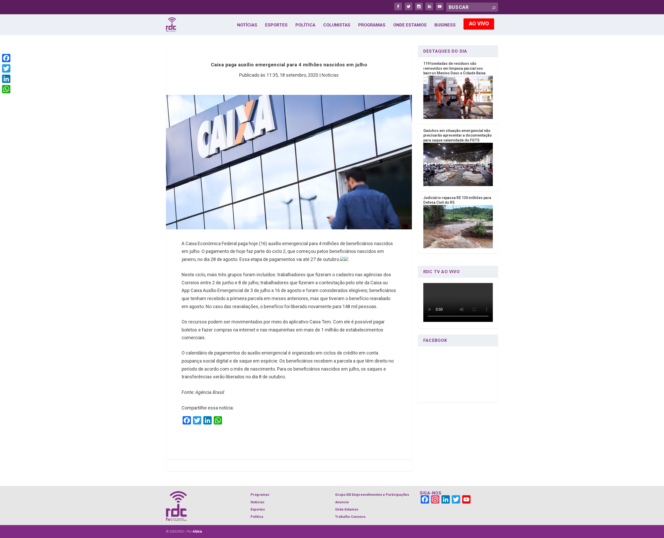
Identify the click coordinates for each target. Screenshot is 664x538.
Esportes (276, 25)
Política (305, 25)
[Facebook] (6, 58)
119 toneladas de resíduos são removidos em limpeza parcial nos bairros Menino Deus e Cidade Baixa (454, 68)
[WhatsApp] (6, 89)
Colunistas (336, 25)
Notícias (247, 25)
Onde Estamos (410, 25)
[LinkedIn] (6, 79)
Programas (371, 25)
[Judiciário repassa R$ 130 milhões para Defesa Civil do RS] (458, 247)
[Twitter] (6, 68)
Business (445, 25)
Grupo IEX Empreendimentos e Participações (372, 495)
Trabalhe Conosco (350, 517)
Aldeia (197, 531)
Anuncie (342, 502)
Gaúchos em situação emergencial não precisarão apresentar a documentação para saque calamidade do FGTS (457, 135)
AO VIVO (479, 23)
